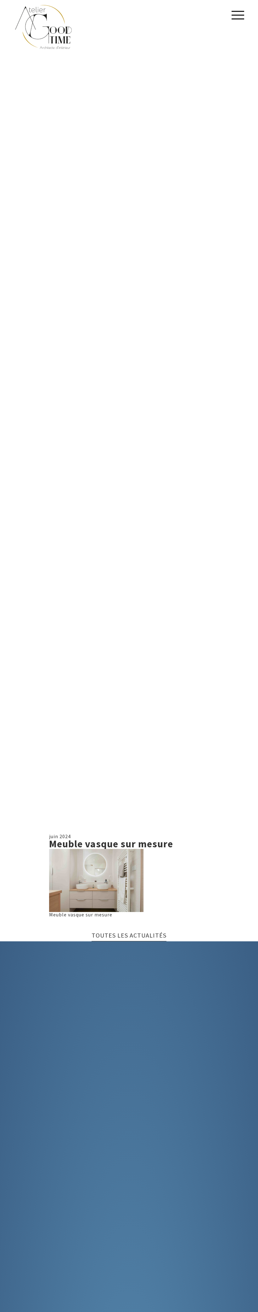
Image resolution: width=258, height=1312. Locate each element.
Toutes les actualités (129, 935)
